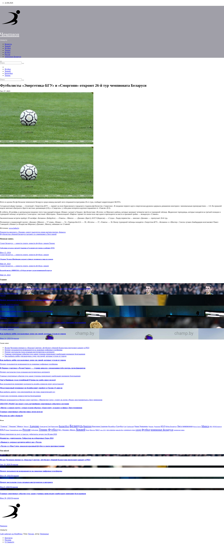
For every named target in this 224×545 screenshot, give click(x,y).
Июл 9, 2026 (5, 316)
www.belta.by (14, 228)
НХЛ (2, 430)
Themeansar (44, 534)
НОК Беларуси (217, 426)
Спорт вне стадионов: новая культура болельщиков (20, 396)
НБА (211, 426)
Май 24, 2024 (5, 275)
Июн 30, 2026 (5, 327)
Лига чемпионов (185, 426)
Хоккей (8, 46)
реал (133, 430)
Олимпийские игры (16, 430)
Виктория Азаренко (100, 426)
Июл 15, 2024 (5, 253)
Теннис (7, 50)
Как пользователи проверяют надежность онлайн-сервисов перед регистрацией (32, 384)
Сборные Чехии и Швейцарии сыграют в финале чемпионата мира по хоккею (26, 259)
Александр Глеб (45, 426)
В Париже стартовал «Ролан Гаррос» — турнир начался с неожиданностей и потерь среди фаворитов (42, 368)
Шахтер (92, 430)
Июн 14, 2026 (5, 338)
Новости (3, 318)
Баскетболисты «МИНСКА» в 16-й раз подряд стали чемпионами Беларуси (26, 270)
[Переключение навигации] (1, 61)
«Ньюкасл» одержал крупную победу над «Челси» (21, 442)
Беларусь (8, 44)
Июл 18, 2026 (5, 305)
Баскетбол (9, 73)
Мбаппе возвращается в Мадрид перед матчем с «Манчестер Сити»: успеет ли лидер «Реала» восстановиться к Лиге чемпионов (51, 400)
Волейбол (112, 426)
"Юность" (26, 426)
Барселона (54, 426)
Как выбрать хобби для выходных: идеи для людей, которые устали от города (33, 334)
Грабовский (130, 426)
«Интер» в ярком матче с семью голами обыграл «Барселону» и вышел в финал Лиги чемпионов (41, 408)
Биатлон (87, 426)
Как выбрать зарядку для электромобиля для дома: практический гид (27, 392)
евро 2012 (103, 430)
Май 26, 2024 (5, 264)
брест (97, 430)
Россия (7, 55)
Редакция (14, 293)
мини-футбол (119, 430)
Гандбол (119, 426)
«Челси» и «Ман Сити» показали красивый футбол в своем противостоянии (32, 446)
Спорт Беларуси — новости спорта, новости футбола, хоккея (24, 243)
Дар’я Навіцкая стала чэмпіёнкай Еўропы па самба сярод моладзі (28, 380)
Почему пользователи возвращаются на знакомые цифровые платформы (31, 300)
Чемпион (9, 34)
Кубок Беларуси (171, 426)
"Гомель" (4, 426)
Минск (205, 426)
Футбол (8, 48)
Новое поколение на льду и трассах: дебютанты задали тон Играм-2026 (28, 434)
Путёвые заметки (7, 307)
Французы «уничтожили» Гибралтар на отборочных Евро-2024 (26, 438)
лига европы (110, 430)
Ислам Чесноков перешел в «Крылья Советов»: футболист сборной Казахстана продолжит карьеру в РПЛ (45, 289)
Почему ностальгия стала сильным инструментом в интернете (26, 311)
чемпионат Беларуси (13, 57)
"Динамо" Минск (15, 426)
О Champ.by (9, 542)
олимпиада (128, 430)
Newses (31, 534)
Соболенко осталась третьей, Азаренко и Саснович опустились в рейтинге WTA (27, 248)
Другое (3, 295)
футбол (7, 52)
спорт (138, 429)
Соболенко (34, 430)
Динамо (150, 426)
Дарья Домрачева (141, 426)
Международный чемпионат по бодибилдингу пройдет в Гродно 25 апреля (31, 388)
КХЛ (163, 426)
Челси (87, 430)
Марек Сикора (197, 426)
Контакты (8, 538)
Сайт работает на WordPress (11, 534)
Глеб (125, 426)
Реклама (8, 540)
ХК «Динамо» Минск (66, 430)
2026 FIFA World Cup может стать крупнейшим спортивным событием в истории (34, 404)
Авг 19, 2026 (5, 293)
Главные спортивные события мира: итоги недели (21, 412)
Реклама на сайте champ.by (11, 416)
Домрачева (157, 426)
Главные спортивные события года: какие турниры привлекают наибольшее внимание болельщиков (43, 323)
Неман (7, 430)
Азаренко (34, 426)
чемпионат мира (179, 430)
